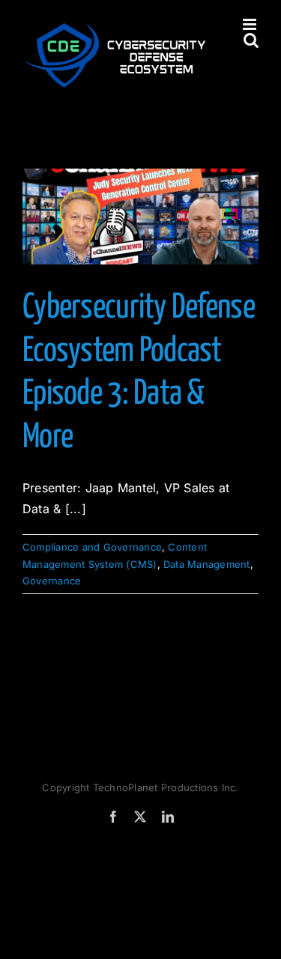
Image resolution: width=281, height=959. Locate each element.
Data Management (206, 564)
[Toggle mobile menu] (251, 24)
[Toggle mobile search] (251, 40)
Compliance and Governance (92, 547)
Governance (51, 581)
